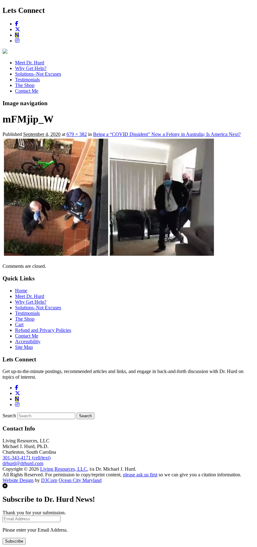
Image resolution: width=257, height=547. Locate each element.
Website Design (18, 480)
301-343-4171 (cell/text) (26, 457)
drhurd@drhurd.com (23, 463)
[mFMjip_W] (109, 255)
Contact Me (26, 91)
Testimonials (27, 79)
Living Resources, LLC (63, 469)
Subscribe (14, 541)
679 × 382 (76, 134)
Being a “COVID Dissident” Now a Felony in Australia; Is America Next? (167, 134)
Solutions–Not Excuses (38, 74)
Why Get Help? (30, 68)
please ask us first (140, 474)
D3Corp (49, 480)
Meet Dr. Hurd (29, 62)
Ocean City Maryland (80, 480)
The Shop (24, 85)
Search (9, 415)
